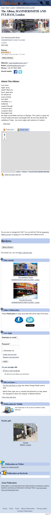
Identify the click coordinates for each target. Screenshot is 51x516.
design (47, 514)
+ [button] (4, 134)
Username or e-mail (9, 337)
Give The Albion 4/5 (8, 52)
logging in (16, 234)
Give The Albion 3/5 (6, 52)
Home (3, 7)
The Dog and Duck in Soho (12, 385)
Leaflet (18, 171)
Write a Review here (25, 253)
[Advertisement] (32, 98)
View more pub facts (9, 397)
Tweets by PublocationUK (10, 467)
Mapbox (24, 171)
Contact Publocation (24, 511)
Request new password (11, 357)
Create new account (9, 354)
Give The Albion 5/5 (10, 52)
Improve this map (43, 171)
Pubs (7, 7)
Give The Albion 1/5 (2, 52)
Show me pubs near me (13, 174)
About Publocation (28, 508)
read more (6, 124)
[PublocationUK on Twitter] (30, 323)
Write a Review (7, 58)
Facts (17, 508)
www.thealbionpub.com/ (18, 63)
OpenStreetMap (33, 171)
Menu (47, 3)
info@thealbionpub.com (16, 65)
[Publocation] (12, 5)
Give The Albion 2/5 (4, 52)
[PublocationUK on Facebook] (18, 323)
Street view (24, 130)
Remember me (9, 351)
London (12, 7)
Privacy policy (42, 508)
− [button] (4, 138)
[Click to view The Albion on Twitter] (20, 72)
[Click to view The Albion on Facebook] (15, 72)
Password (6, 344)
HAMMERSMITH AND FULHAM (25, 7)
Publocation (10, 130)
